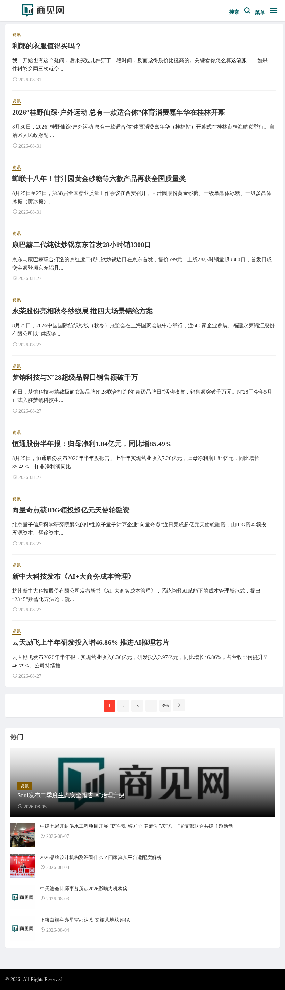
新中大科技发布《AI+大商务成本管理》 (73, 576)
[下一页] (179, 705)
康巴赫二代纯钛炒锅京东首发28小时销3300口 (81, 244)
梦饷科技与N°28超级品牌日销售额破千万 (75, 377)
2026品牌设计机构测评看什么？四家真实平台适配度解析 (101, 857)
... (151, 705)
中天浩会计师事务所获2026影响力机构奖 (84, 888)
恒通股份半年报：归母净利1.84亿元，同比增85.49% (92, 443)
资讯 (16, 34)
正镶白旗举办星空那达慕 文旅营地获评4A (85, 920)
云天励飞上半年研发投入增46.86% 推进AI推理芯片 (90, 642)
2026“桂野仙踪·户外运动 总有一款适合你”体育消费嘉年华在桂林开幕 (118, 112)
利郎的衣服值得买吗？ (47, 46)
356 (165, 705)
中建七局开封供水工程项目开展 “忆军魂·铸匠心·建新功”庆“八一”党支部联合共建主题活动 (136, 826)
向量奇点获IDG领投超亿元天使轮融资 (71, 510)
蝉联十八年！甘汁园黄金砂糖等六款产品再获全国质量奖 (99, 178)
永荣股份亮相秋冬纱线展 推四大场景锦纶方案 (82, 311)
